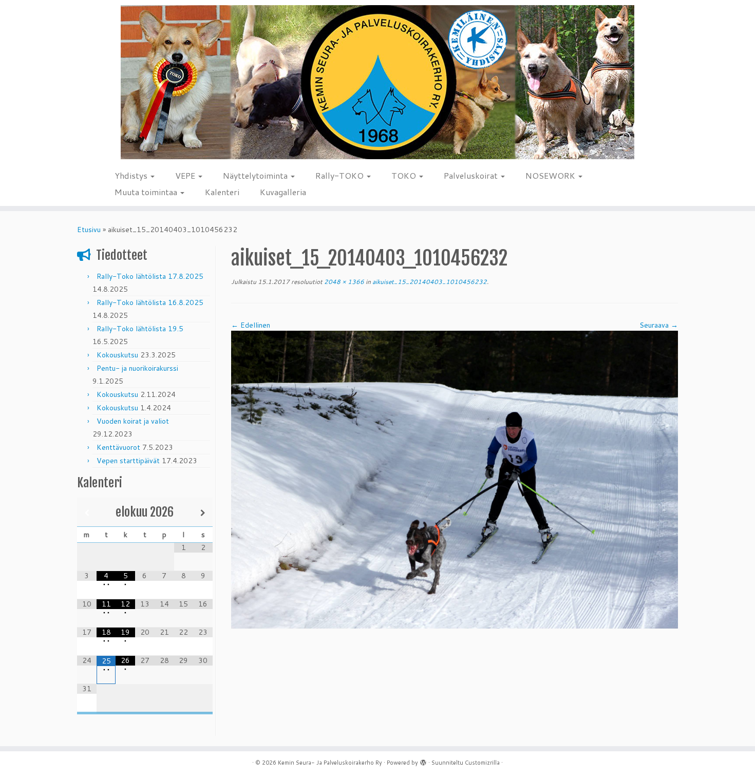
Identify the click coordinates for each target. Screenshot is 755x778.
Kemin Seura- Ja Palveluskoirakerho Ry (330, 762)
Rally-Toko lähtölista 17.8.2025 (150, 276)
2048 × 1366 (343, 281)
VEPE (186, 175)
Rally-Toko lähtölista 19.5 (140, 329)
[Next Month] (203, 513)
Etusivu (89, 229)
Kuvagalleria (283, 192)
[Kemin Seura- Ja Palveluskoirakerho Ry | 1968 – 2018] (377, 82)
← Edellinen (250, 325)
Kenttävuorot (118, 447)
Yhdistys (132, 175)
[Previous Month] (87, 513)
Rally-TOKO (340, 175)
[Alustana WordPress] (423, 760)
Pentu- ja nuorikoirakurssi (137, 368)
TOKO (404, 175)
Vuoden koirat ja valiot (133, 421)
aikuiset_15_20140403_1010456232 (429, 281)
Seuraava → (658, 325)
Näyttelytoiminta (256, 175)
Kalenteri (222, 192)
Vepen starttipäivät (128, 461)
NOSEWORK (551, 175)
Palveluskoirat (472, 175)
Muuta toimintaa (147, 192)
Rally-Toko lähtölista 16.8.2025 (150, 302)
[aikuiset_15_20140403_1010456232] (454, 479)
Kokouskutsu (117, 355)
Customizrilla (482, 762)
